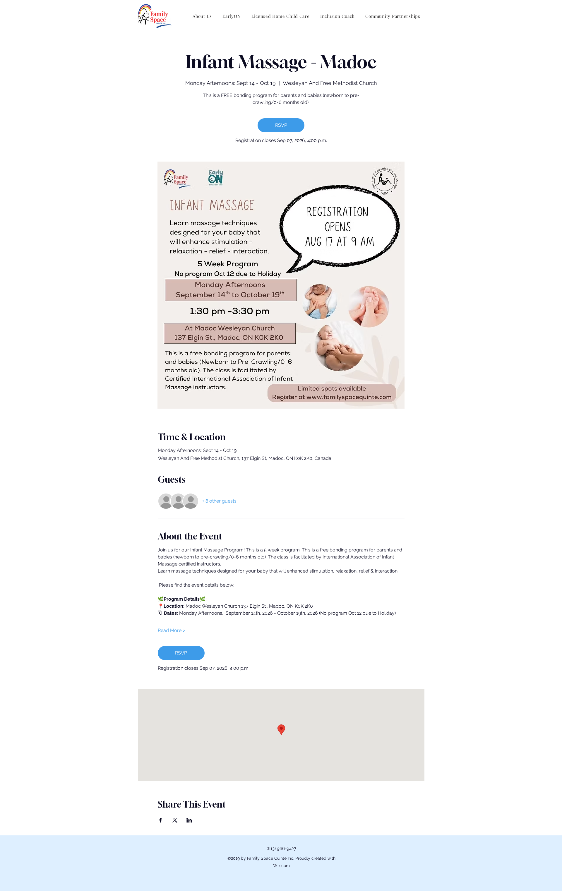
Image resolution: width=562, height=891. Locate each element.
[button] (202, 16)
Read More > (171, 630)
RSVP (281, 125)
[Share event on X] (175, 820)
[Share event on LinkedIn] (189, 820)
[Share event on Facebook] (160, 820)
